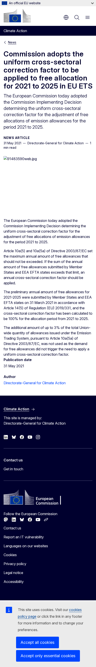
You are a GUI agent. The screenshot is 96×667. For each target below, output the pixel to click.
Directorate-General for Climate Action (35, 383)
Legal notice (13, 572)
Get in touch (13, 469)
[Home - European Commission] (17, 15)
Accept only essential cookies (48, 655)
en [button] (66, 17)
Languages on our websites (26, 546)
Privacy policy (15, 564)
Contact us (12, 528)
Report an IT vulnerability (24, 537)
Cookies (10, 555)
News (12, 42)
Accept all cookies (37, 642)
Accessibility (14, 581)
